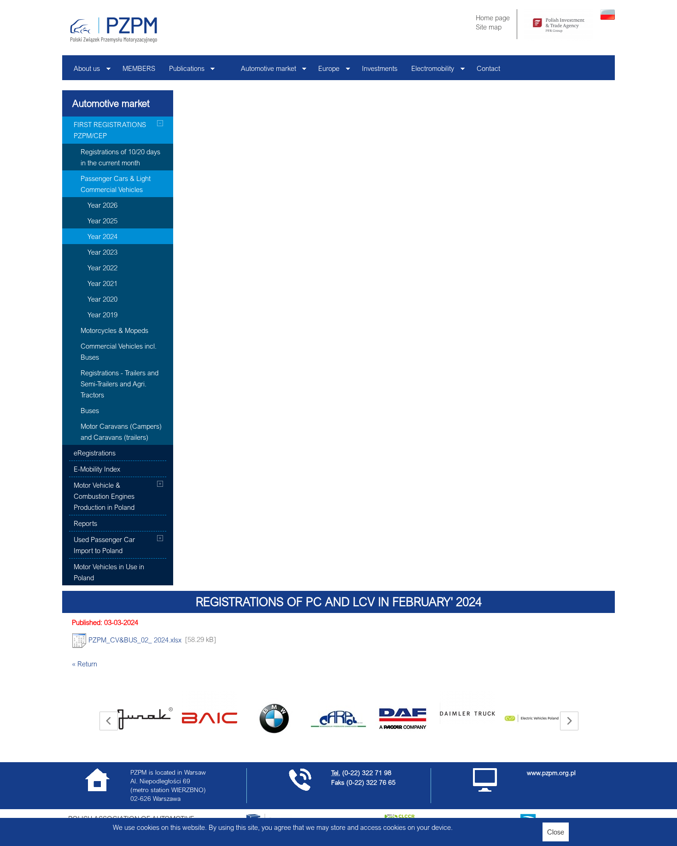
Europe (325, 70)
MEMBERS (139, 68)
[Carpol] (338, 718)
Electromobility (429, 70)
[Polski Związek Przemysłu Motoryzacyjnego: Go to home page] (113, 30)
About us (83, 70)
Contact (488, 68)
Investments (379, 68)
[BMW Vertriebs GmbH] (274, 718)
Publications (183, 70)
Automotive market (265, 70)
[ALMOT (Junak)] (145, 718)
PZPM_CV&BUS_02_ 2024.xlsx (134, 639)
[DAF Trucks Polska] (403, 718)
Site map (489, 27)
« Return (84, 663)
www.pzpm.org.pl (551, 772)
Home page (493, 17)
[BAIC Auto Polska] (209, 707)
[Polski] (607, 17)
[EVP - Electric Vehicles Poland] (532, 718)
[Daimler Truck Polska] (467, 707)
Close (555, 832)
